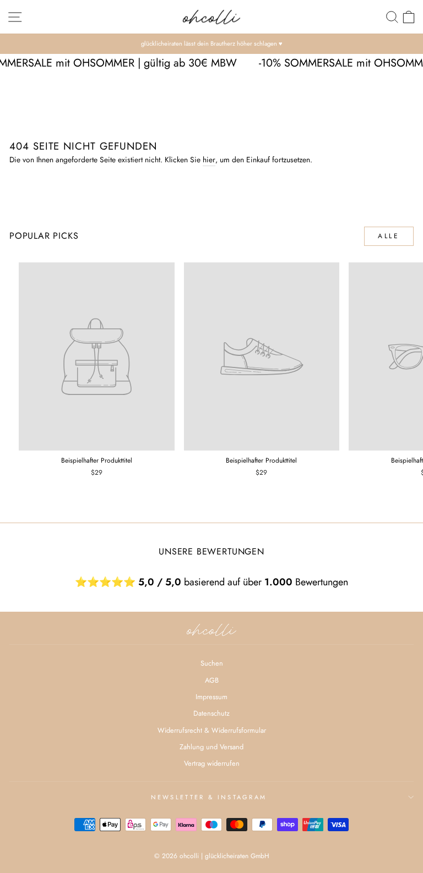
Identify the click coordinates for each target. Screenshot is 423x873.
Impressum (211, 696)
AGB (212, 680)
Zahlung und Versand (211, 747)
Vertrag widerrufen (212, 763)
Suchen (211, 663)
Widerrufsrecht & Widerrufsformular (212, 730)
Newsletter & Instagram (209, 797)
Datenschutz (211, 713)
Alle (388, 236)
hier (209, 159)
